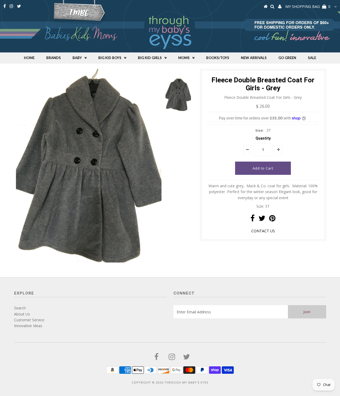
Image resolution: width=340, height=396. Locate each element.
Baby (77, 58)
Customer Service (29, 319)
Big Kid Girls (150, 58)
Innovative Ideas (28, 325)
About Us (22, 314)
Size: (259, 130)
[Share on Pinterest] (272, 219)
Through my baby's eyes (186, 382)
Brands (53, 58)
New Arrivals (254, 58)
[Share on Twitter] (261, 219)
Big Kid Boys (109, 58)
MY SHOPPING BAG (307, 6)
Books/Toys (217, 58)
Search (20, 307)
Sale (312, 58)
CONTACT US (263, 230)
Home (29, 58)
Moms (184, 58)
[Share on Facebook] (252, 219)
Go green (287, 58)
